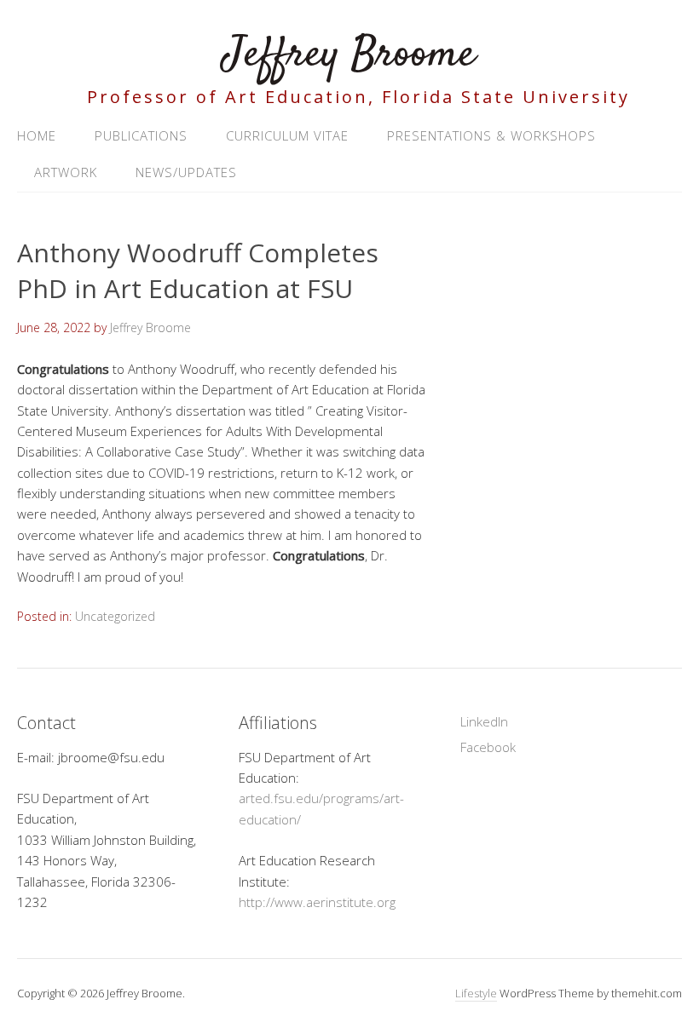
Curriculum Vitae (287, 135)
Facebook (488, 746)
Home (36, 135)
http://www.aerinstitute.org (317, 901)
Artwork (65, 172)
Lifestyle (476, 993)
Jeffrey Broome (349, 55)
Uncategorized (115, 616)
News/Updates (186, 172)
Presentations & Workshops (491, 135)
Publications (141, 135)
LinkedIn (484, 721)
